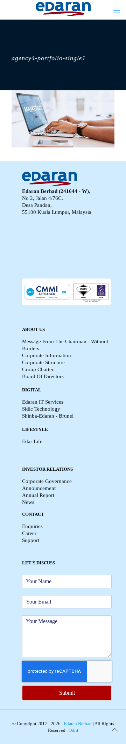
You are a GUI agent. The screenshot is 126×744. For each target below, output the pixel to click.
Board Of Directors (43, 376)
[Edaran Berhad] (63, 8)
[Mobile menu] (116, 10)
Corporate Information (46, 355)
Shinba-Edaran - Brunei (48, 416)
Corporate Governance (47, 481)
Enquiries (32, 526)
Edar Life (32, 441)
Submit (67, 693)
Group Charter (38, 369)
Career (29, 533)
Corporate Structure (43, 362)
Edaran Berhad (77, 723)
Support (30, 540)
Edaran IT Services (42, 402)
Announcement (39, 488)
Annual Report (38, 495)
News (28, 502)
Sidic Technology (41, 409)
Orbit (73, 730)
